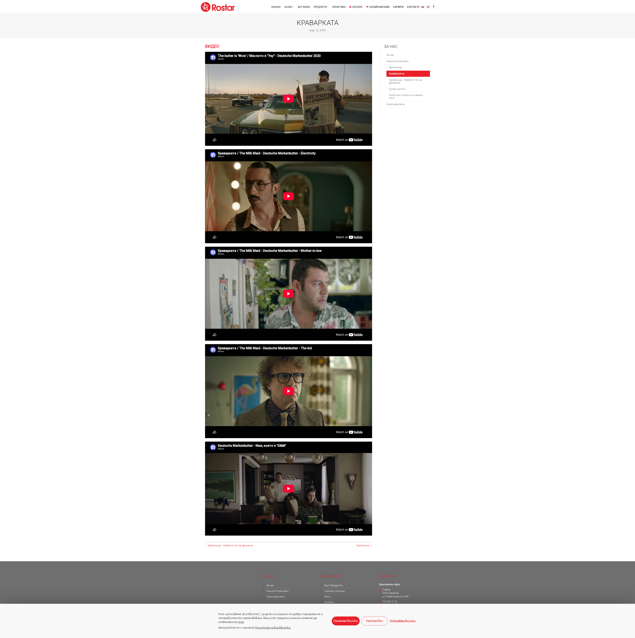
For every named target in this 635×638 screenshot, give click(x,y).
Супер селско (397, 89)
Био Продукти (333, 585)
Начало (276, 7)
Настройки (374, 620)
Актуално (304, 7)
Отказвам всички (403, 620)
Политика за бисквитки (273, 627)
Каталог (356, 7)
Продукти (320, 7)
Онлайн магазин (378, 7)
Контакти (413, 7)
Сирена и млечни (334, 591)
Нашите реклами (397, 61)
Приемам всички (345, 620)
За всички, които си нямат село (406, 96)
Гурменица (395, 67)
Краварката (396, 73)
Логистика (339, 7)
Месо (327, 596)
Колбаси (329, 602)
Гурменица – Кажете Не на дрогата (405, 81)
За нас (288, 7)
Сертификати (395, 104)
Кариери (398, 7)
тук (241, 622)
